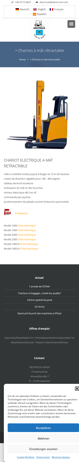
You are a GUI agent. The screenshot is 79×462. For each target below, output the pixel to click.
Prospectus (21, 213)
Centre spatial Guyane (39, 300)
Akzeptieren (43, 428)
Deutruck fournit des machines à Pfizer (39, 313)
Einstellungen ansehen (43, 449)
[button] (77, 389)
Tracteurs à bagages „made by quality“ (39, 293)
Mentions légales (61, 457)
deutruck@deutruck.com (54, 2)
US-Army (39, 306)
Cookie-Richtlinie (26, 457)
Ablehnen (43, 438)
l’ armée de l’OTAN (39, 286)
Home (22, 59)
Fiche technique (27, 225)
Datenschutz (43, 457)
